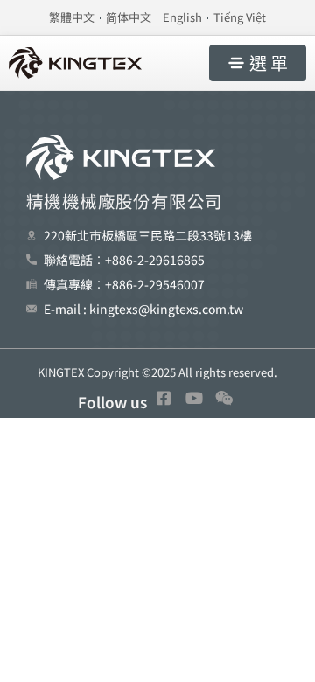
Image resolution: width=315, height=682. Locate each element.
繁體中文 (71, 17)
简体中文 (128, 17)
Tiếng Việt (240, 17)
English (182, 17)
